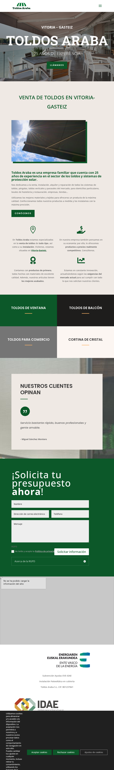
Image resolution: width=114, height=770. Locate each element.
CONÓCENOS (23, 213)
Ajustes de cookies (94, 752)
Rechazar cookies (66, 752)
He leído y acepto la (36, 551)
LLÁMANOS (57, 65)
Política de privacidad (46, 551)
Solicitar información (71, 552)
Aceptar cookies (39, 752)
